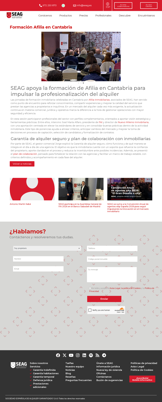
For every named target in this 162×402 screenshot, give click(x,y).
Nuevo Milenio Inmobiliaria (133, 122)
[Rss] (97, 355)
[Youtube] (71, 355)
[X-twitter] (64, 355)
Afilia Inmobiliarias (99, 99)
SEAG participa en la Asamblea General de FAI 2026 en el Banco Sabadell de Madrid (80, 205)
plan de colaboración (25, 154)
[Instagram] (77, 355)
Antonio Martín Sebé (20, 204)
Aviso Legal (115, 288)
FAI (100, 122)
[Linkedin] (84, 355)
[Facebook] (57, 355)
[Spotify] (90, 355)
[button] (44, 56)
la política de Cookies (131, 288)
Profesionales (103, 15)
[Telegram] (104, 355)
